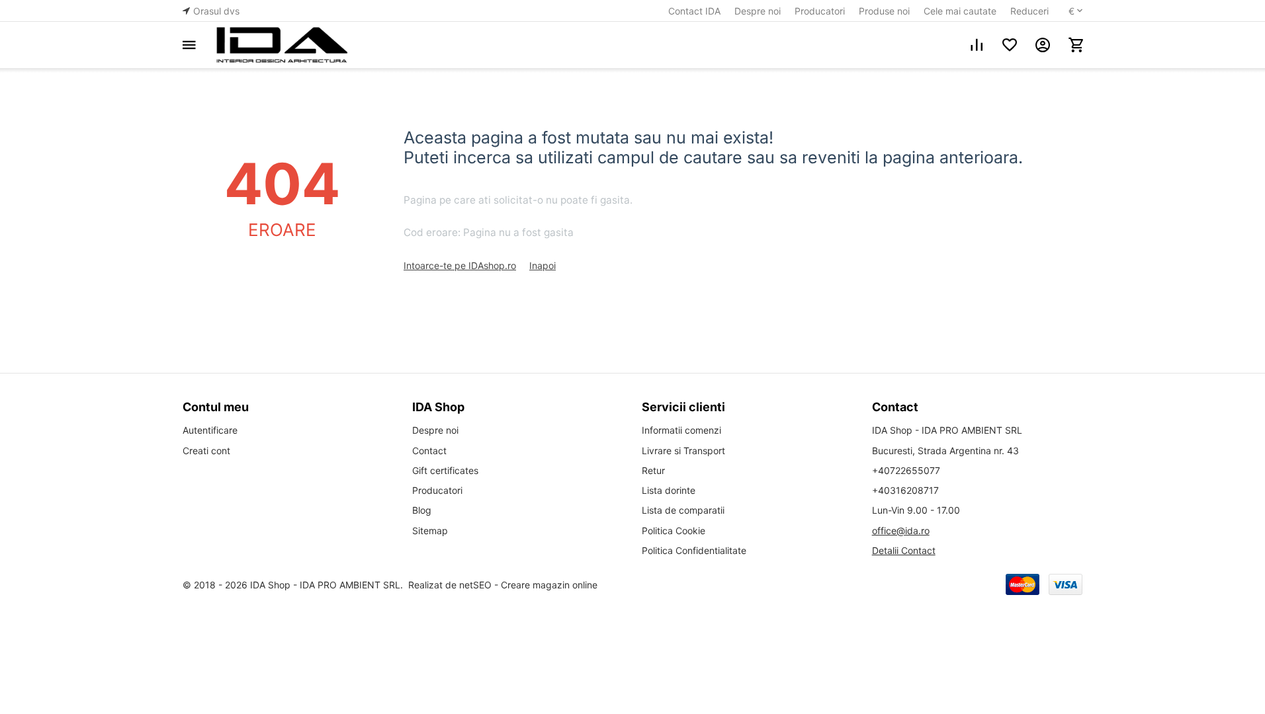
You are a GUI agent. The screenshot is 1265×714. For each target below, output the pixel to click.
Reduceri (1029, 11)
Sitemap (430, 530)
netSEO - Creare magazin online (528, 584)
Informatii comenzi (681, 430)
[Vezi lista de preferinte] (1009, 45)
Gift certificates (445, 470)
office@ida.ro (901, 530)
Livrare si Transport (683, 450)
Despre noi (757, 11)
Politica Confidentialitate (694, 550)
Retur (653, 470)
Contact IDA (694, 11)
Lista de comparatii (683, 510)
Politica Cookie (673, 530)
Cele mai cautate (960, 11)
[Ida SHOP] (282, 45)
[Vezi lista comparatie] (976, 45)
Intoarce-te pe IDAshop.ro (460, 265)
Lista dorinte (668, 490)
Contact (429, 450)
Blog (421, 510)
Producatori (820, 11)
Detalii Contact (904, 550)
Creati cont (206, 450)
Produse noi (884, 11)
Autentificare (210, 430)
